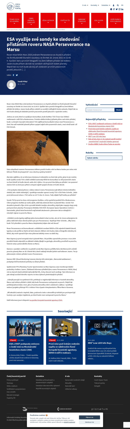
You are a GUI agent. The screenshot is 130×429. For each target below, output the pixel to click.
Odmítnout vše (89, 422)
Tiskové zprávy (99, 383)
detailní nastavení (69, 422)
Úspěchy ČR (11, 398)
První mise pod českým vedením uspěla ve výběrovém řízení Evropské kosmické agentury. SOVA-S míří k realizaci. (105, 131)
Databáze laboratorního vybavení (48, 386)
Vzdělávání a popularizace (16, 389)
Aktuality (68, 383)
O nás (84, 5)
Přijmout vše (89, 417)
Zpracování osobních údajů (75, 380)
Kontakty (94, 5)
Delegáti (97, 386)
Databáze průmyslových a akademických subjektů (45, 381)
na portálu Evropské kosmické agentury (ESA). (46, 300)
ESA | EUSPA (11, 392)
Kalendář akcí (70, 386)
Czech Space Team (101, 380)
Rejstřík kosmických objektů (46, 388)
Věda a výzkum (12, 386)
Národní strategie (13, 395)
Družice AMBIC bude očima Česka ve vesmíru (104, 144)
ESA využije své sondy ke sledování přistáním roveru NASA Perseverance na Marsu (42, 29)
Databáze (105, 5)
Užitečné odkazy (71, 389)
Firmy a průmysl (12, 380)
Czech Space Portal (12, 29)
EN (122, 5)
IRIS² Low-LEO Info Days (97, 136)
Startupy (10, 383)
